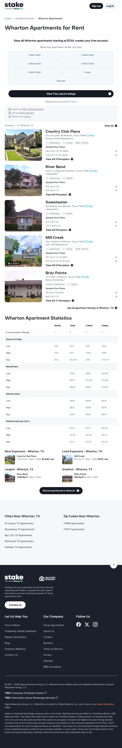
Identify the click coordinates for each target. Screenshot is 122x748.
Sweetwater (57, 202)
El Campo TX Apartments (19, 523)
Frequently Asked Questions (20, 631)
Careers (47, 637)
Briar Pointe (56, 273)
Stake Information (105, 704)
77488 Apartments (73, 523)
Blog (7, 642)
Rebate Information (15, 637)
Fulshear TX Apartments (18, 547)
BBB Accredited (52, 666)
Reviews (48, 642)
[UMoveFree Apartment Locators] (14, 578)
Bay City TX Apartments (18, 535)
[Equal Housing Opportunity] (47, 578)
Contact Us (11, 654)
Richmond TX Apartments (19, 541)
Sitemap (48, 660)
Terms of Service (52, 648)
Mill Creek (55, 237)
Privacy (47, 654)
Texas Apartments (53, 625)
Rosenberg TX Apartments (20, 529)
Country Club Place (63, 131)
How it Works (12, 625)
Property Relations (15, 648)
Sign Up (96, 5)
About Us (48, 631)
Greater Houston (24, 18)
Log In (110, 5)
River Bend (55, 167)
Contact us (15, 604)
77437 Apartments (73, 529)
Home (8, 18)
